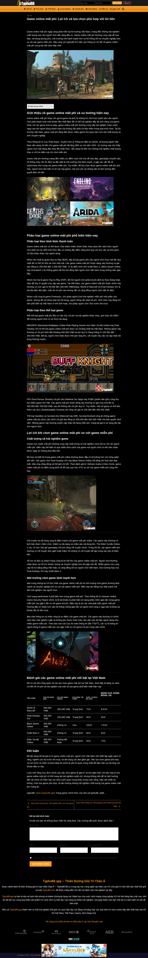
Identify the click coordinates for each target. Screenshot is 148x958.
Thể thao (52, 9)
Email (63, 845)
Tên (32, 845)
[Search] (123, 9)
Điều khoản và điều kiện (70, 921)
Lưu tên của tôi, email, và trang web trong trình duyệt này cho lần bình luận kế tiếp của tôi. (75, 858)
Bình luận (35, 825)
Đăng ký (127, 3)
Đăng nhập (117, 3)
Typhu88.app (8, 896)
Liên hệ (86, 921)
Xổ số (28, 9)
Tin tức (29, 15)
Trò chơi (39, 9)
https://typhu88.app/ (45, 793)
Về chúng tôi (51, 921)
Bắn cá (105, 9)
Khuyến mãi (115, 9)
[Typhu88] (28, 3)
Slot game (92, 9)
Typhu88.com (49, 890)
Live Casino (65, 9)
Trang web (96, 845)
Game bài (79, 9)
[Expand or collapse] (51, 106)
